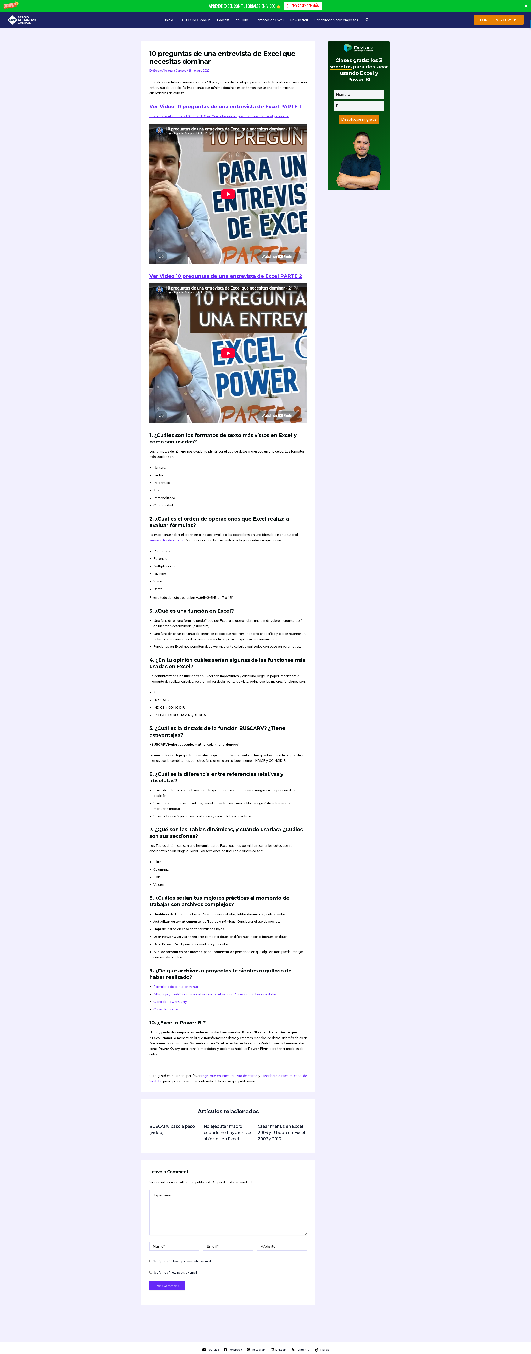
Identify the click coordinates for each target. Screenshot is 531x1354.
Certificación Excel (270, 20)
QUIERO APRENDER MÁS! (303, 6)
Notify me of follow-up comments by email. (182, 1261)
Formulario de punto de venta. (176, 986)
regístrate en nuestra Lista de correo (229, 1076)
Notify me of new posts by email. (175, 1272)
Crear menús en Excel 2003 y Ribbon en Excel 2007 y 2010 (281, 1132)
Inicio (169, 20)
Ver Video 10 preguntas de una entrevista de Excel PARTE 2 (225, 276)
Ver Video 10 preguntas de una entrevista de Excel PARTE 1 (225, 106)
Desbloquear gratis (359, 119)
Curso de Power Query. (170, 1002)
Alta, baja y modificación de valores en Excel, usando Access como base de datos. (215, 994)
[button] (265, 6)
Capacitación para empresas (336, 20)
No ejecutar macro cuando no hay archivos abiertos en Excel (228, 1132)
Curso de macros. (166, 1009)
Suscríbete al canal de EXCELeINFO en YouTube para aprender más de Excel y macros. (219, 116)
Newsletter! (299, 20)
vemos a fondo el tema (166, 540)
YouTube (242, 20)
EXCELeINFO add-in (195, 20)
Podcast (223, 20)
